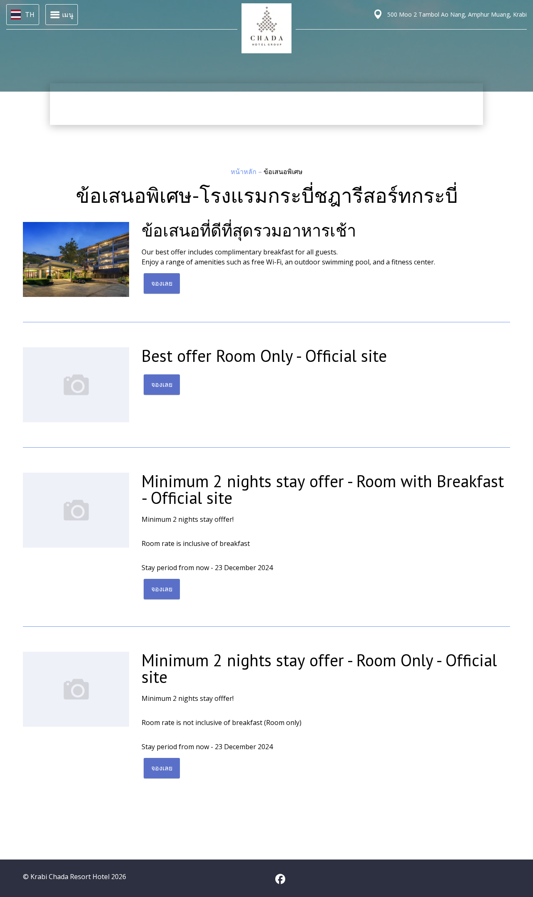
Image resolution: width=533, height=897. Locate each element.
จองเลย (161, 283)
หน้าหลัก (244, 171)
